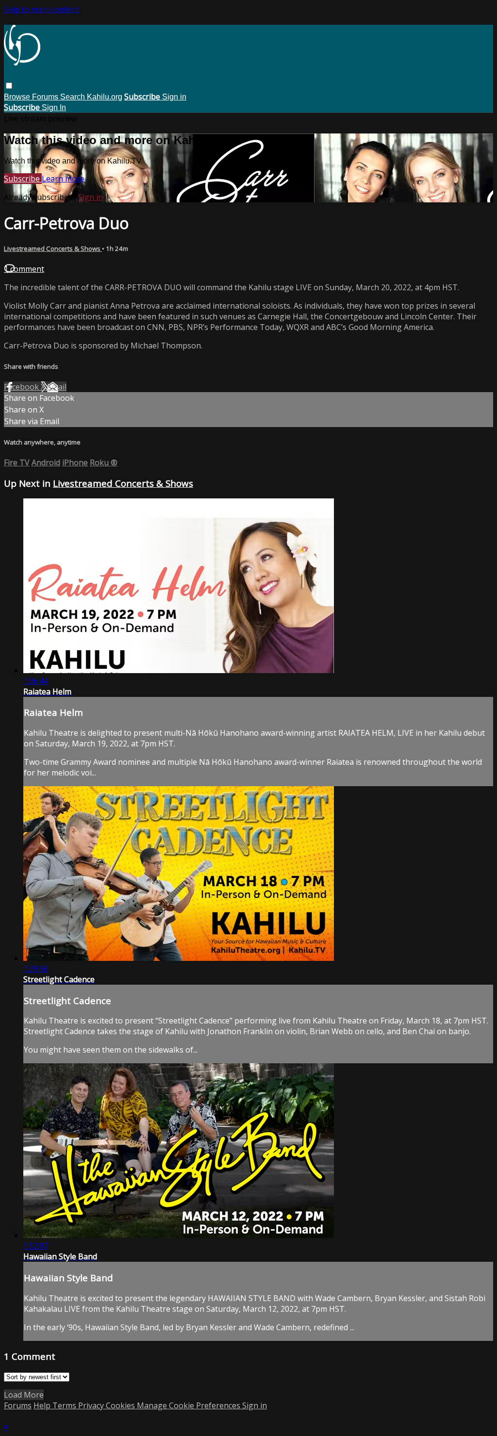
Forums (46, 97)
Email (56, 386)
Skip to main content (41, 9)
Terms (65, 1405)
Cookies (121, 1405)
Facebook (22, 386)
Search (73, 97)
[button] (9, 86)
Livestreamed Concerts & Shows (53, 248)
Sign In (54, 107)
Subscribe (23, 178)
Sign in (174, 97)
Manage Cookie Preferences (189, 1405)
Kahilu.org (104, 97)
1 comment (24, 269)
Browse (18, 97)
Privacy (92, 1405)
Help (42, 1405)
